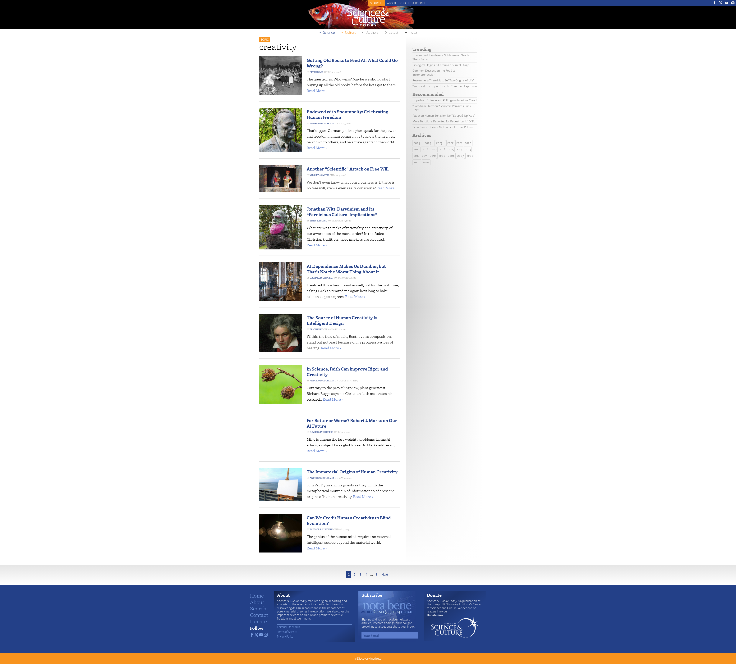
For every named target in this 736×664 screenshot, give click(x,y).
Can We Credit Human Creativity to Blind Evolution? (349, 520)
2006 (470, 155)
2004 (426, 162)
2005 (417, 162)
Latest (393, 32)
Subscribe (419, 3)
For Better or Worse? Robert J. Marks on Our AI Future (352, 423)
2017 (434, 149)
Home (257, 595)
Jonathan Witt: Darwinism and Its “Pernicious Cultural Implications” (342, 211)
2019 (417, 149)
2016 (442, 149)
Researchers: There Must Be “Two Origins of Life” (443, 80)
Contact (259, 615)
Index (412, 32)
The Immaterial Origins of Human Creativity (352, 471)
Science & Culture (321, 529)
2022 (450, 143)
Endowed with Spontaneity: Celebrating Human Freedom (347, 114)
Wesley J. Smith (319, 175)
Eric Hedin (316, 329)
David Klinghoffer (321, 277)
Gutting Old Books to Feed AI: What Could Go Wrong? (352, 62)
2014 (459, 149)
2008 (451, 155)
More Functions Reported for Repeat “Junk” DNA (443, 121)
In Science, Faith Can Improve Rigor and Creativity (347, 371)
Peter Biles (316, 71)
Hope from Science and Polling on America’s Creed (444, 100)
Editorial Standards (288, 627)
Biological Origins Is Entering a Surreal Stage (440, 65)
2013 (468, 149)
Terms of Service (287, 631)
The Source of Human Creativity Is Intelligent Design (342, 320)
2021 (459, 143)
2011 (424, 155)
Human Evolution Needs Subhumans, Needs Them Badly (440, 57)
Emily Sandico (318, 220)
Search (258, 608)
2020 (468, 143)
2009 (442, 155)
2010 (433, 155)
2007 (460, 155)
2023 (439, 143)
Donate (404, 3)
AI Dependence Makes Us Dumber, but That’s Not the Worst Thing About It (346, 268)
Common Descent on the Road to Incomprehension (434, 72)
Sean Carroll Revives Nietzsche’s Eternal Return (442, 127)
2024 (428, 143)
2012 (416, 155)
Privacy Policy (285, 636)
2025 (417, 143)
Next (384, 574)
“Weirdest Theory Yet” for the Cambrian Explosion (444, 86)
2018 (425, 149)
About (391, 3)
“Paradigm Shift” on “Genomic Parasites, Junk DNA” (441, 108)
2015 (451, 149)
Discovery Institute (369, 658)
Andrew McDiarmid (322, 123)
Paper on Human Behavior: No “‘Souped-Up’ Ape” (443, 115)
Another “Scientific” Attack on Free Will (348, 168)
